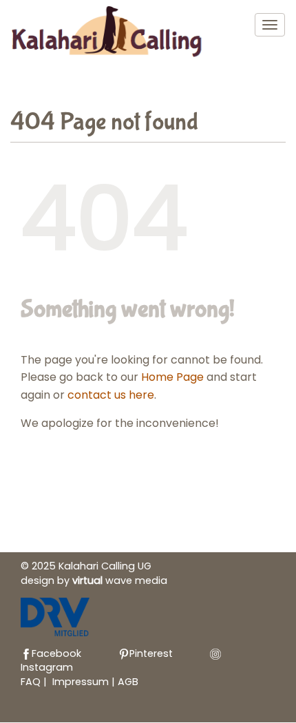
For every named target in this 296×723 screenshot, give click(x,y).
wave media (119, 580)
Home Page (172, 377)
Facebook (56, 653)
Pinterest (151, 653)
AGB (128, 682)
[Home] (109, 34)
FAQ (31, 682)
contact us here (110, 395)
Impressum (82, 682)
